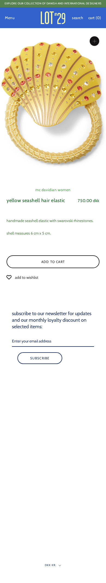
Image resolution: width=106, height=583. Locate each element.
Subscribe (40, 358)
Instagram (15, 558)
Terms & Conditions (22, 522)
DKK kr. (50, 565)
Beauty (12, 440)
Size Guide (14, 495)
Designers (14, 404)
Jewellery (13, 431)
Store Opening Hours (23, 477)
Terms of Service (19, 540)
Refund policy (17, 549)
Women (13, 386)
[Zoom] (94, 41)
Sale (10, 449)
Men (10, 395)
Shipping (13, 504)
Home (11, 413)
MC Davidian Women (53, 189)
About (11, 468)
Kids (10, 422)
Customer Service (20, 486)
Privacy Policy (17, 531)
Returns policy (17, 513)
